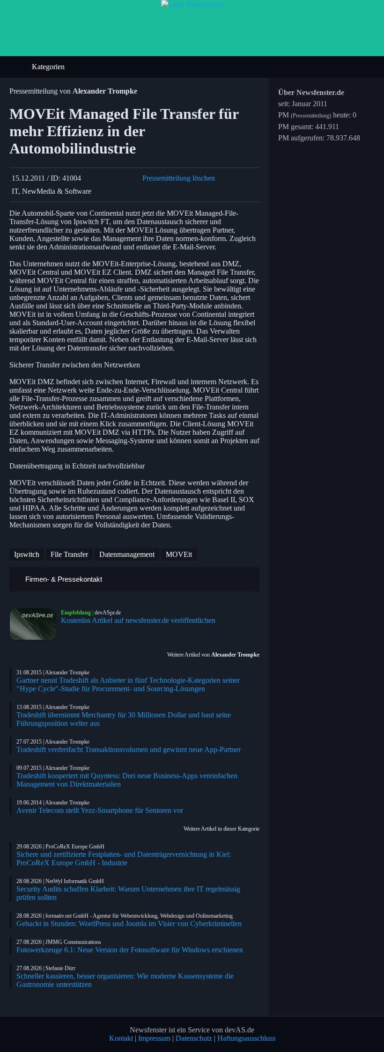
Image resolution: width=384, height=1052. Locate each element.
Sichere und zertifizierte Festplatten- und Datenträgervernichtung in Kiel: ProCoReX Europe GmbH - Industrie (123, 858)
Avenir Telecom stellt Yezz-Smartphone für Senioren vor (99, 810)
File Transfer (69, 554)
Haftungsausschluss (246, 1038)
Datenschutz (194, 1038)
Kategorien (49, 67)
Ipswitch (26, 554)
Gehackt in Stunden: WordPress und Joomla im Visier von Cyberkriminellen (129, 924)
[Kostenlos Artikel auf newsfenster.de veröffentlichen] (35, 624)
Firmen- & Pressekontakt (62, 579)
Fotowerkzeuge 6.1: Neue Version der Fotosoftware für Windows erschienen (129, 950)
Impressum (154, 1038)
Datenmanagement (127, 554)
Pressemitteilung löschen (178, 178)
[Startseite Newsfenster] (192, 4)
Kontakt (121, 1038)
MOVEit (179, 554)
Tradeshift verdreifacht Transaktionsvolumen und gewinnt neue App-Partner (128, 749)
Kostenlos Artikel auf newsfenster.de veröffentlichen (138, 620)
